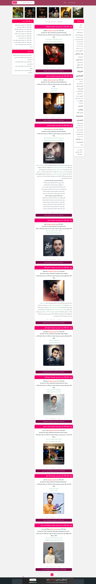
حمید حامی (81, 48)
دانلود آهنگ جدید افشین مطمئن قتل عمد (23, 42)
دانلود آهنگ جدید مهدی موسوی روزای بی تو (22, 40)
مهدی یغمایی (78, 132)
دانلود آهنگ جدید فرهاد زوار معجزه (24, 27)
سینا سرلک (80, 67)
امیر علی (79, 39)
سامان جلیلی (80, 62)
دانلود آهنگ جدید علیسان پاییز (25, 38)
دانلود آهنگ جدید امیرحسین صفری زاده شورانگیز (57, 26)
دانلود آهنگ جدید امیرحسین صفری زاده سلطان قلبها (56, 267)
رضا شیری (77, 50)
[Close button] (73, 576)
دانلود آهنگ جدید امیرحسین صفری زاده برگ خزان (57, 476)
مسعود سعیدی (80, 127)
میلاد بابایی (81, 136)
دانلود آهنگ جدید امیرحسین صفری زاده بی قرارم (57, 76)
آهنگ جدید (79, 150)
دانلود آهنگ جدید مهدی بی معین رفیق (23, 25)
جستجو (14, 2)
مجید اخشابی (80, 98)
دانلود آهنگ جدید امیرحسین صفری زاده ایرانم (58, 220)
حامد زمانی (79, 46)
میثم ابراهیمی (80, 134)
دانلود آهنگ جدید (71, 2)
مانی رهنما (77, 96)
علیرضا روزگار (80, 79)
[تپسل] (23, 576)
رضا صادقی (79, 54)
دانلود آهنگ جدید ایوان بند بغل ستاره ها (23, 33)
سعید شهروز (80, 65)
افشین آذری (80, 37)
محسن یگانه (80, 113)
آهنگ (65, 2)
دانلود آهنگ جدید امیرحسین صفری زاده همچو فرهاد (56, 377)
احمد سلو (78, 35)
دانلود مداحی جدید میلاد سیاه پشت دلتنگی (22, 55)
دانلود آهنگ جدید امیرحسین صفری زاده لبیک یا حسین (56, 426)
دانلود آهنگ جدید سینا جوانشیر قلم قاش (23, 29)
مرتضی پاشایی (80, 125)
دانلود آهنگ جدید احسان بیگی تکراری (24, 31)
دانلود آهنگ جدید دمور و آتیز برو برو (24, 36)
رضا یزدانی (80, 57)
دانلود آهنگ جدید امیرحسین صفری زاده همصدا (58, 125)
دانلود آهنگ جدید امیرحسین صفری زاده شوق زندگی (57, 328)
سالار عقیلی (79, 60)
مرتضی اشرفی (80, 123)
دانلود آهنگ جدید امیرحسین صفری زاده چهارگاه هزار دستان (55, 525)
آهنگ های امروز (78, 152)
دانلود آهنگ (79, 154)
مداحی (80, 27)
